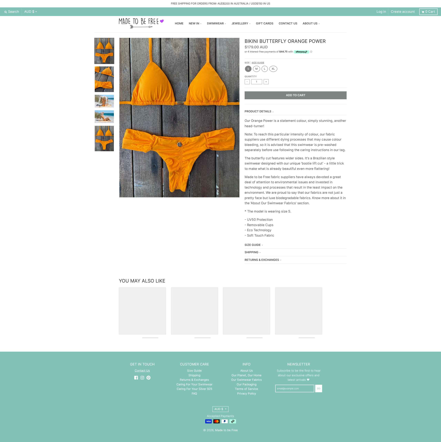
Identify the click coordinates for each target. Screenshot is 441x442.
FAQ (194, 393)
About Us (246, 370)
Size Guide (258, 62)
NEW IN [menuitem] (194, 23)
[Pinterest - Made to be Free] (148, 378)
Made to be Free (226, 430)
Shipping (251, 252)
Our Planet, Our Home (246, 375)
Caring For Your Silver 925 (194, 389)
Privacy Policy (246, 393)
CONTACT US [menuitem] (288, 23)
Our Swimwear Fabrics (246, 379)
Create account (403, 12)
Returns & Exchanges (262, 260)
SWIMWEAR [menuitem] (215, 23)
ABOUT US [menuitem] (310, 23)
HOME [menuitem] (179, 23)
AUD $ (29, 12)
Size (254, 62)
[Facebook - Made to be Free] (136, 378)
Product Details (258, 111)
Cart (430, 12)
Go (318, 388)
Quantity (251, 76)
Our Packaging (247, 384)
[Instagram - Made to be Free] (142, 378)
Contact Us (142, 370)
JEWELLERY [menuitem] (240, 23)
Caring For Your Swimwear (194, 384)
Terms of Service (246, 389)
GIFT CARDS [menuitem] (264, 23)
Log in (381, 12)
